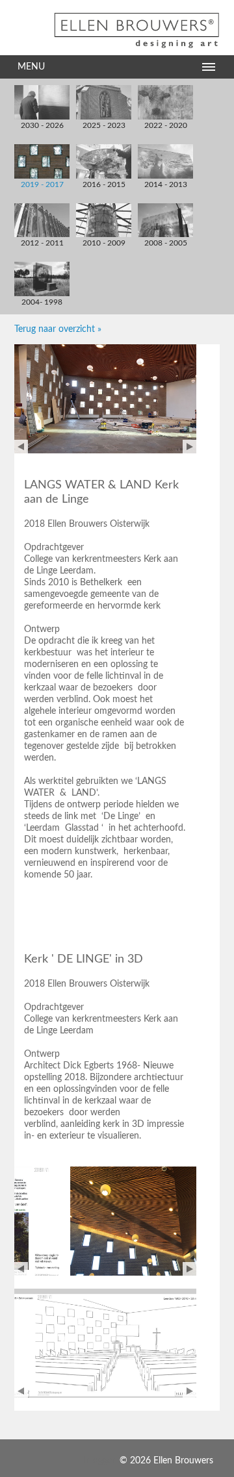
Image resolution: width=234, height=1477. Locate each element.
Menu (31, 66)
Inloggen (100, 1460)
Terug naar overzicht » (57, 329)
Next (189, 446)
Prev (21, 446)
